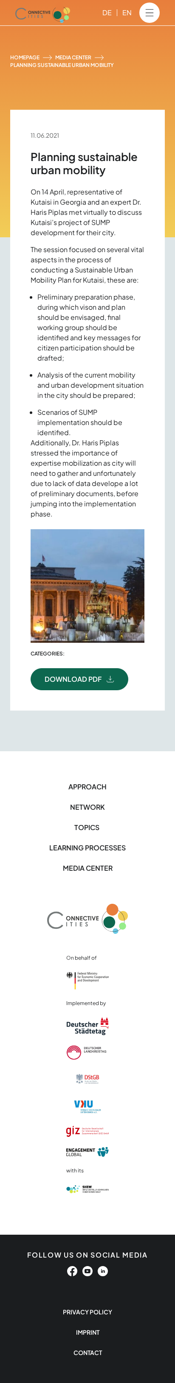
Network (87, 807)
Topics (87, 827)
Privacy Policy (87, 1312)
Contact (87, 1352)
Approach (87, 786)
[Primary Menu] (149, 13)
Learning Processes (87, 847)
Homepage (25, 57)
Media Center (73, 57)
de (107, 12)
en (127, 12)
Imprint (87, 1332)
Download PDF (73, 679)
